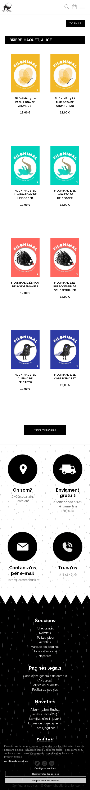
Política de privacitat (45, 685)
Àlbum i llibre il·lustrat (45, 709)
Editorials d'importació (45, 651)
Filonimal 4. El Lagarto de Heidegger (65, 194)
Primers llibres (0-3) (45, 714)
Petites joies (45, 637)
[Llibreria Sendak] (7, 8)
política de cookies (16, 761)
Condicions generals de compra (45, 676)
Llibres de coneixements (45, 723)
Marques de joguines (45, 646)
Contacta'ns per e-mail (22, 570)
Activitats (45, 642)
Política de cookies (45, 689)
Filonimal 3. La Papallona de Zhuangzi (25, 102)
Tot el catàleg (45, 628)
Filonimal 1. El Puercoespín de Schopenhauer (64, 286)
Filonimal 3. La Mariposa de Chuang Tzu (65, 102)
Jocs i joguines (45, 728)
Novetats (45, 633)
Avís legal (45, 680)
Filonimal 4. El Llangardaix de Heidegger (25, 194)
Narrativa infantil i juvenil (45, 718)
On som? (22, 490)
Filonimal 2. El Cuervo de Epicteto (25, 378)
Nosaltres (45, 656)
